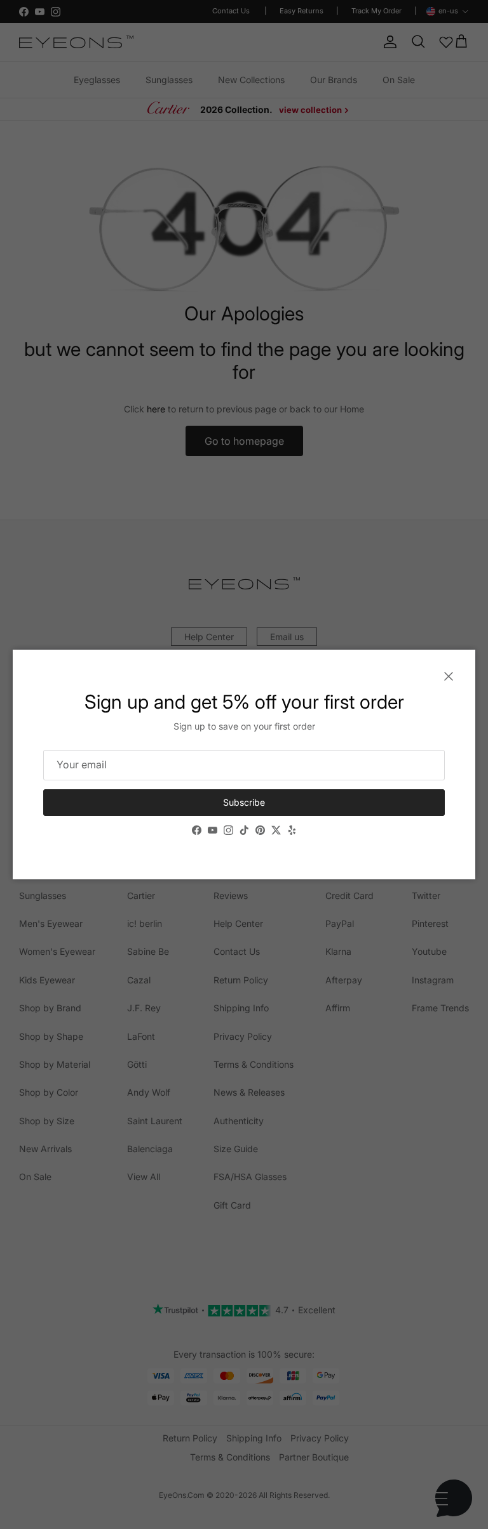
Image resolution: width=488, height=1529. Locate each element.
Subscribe (244, 802)
